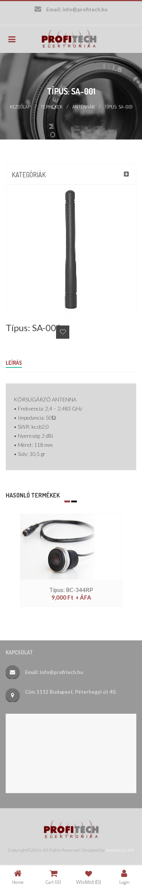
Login (124, 882)
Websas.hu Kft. (120, 850)
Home (17, 882)
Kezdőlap (20, 107)
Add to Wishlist (62, 332)
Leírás (14, 363)
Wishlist (88, 882)
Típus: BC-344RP (71, 589)
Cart (53, 882)
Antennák (83, 107)
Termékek (51, 107)
